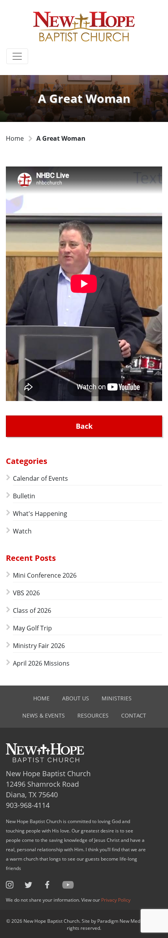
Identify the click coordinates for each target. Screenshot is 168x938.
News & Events (43, 715)
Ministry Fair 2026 (39, 645)
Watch (22, 531)
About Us (75, 698)
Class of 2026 (32, 610)
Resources (93, 715)
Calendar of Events (40, 478)
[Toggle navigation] (17, 56)
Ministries (117, 698)
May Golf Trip (32, 628)
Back (84, 426)
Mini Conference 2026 (45, 575)
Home (15, 138)
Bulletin (24, 496)
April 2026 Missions (41, 663)
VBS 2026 (26, 593)
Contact (133, 715)
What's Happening (40, 513)
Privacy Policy (115, 900)
